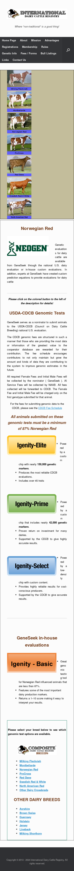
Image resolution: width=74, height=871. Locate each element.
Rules (44, 47)
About (23, 40)
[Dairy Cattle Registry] (37, 14)
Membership (29, 47)
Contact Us (19, 60)
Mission (36, 40)
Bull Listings (48, 53)
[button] (68, 50)
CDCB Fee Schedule (50, 408)
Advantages (52, 40)
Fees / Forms (29, 53)
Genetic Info (9, 53)
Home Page (9, 40)
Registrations (10, 47)
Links (5, 60)
